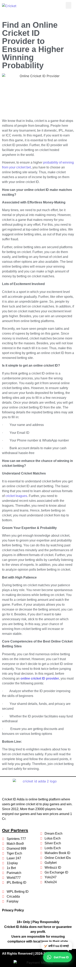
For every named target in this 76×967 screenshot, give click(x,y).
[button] (68, 5)
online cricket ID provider (39, 678)
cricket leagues (16, 496)
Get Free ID (61, 957)
